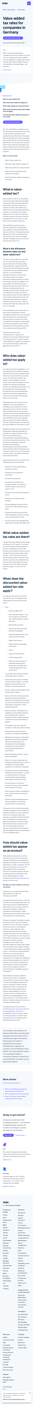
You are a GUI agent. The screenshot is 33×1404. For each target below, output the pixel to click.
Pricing (5, 1215)
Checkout (6, 1230)
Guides (5, 1337)
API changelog (22, 1322)
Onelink (5, 1258)
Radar (5, 1273)
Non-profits (21, 1275)
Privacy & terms (8, 1352)
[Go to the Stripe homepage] (5, 1202)
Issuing (5, 1256)
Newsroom (21, 1342)
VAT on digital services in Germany (17, 1094)
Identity (5, 1250)
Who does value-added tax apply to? (15, 102)
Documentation (23, 1314)
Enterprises (21, 1213)
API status (21, 1319)
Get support (7, 1377)
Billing (5, 1225)
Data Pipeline (7, 1240)
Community (6, 1345)
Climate (5, 1233)
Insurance (21, 1268)
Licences (6, 1362)
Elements (6, 1243)
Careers (20, 1340)
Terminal (5, 1286)
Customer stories (8, 1340)
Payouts (5, 1271)
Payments (6, 1268)
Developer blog (23, 1330)
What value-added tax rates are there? (16, 106)
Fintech (20, 1258)
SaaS (19, 1250)
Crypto (5, 1238)
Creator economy (23, 1256)
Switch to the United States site (13, 1399)
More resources (9, 10)
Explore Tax (7, 1160)
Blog (4, 1342)
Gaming (20, 1261)
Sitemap (5, 1365)
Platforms (21, 1248)
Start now (7, 1135)
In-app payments (23, 1238)
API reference (22, 1317)
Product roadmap (23, 1337)
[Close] (29, 1393)
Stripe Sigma (7, 1281)
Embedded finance (24, 1228)
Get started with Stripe (12, 38)
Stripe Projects (22, 1327)
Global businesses (24, 1235)
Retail (20, 1285)
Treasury (6, 1288)
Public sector (22, 1283)
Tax (4, 1283)
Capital (5, 1227)
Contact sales (20, 1135)
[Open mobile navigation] (29, 3)
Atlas (4, 1217)
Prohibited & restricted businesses (7, 1357)
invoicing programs (9, 1015)
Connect (5, 1235)
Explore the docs (8, 1186)
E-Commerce (22, 1225)
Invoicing (21, 10)
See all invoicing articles (11, 1083)
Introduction (7, 96)
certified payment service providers (15, 1009)
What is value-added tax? (11, 99)
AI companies (22, 1253)
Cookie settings (8, 1367)
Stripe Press (22, 1345)
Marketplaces (22, 1240)
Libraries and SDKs (24, 1325)
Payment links (7, 1266)
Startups (21, 1215)
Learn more (7, 70)
